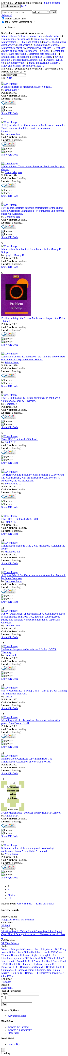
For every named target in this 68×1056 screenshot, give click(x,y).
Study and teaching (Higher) (43, 62)
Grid (10, 77)
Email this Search (45, 903)
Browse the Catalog (18, 1027)
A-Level (45, 50)
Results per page (9, 71)
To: (3, 997)
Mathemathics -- (9, 42)
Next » (11, 895)
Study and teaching (31, 42)
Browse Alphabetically (20, 1029)
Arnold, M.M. (11, 815)
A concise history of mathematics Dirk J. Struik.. (26, 86)
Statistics (60, 47)
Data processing (17, 53)
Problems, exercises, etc (29, 36)
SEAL (24, 5)
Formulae (37, 56)
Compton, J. (11, 403)
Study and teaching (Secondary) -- (21, 50)
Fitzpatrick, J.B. (13, 551)
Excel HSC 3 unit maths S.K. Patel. (19, 519)
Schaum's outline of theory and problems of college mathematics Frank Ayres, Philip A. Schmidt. (28, 849)
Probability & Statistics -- (40, 47)
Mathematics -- (9, 36)
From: (4, 993)
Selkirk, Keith (12, 362)
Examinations (40, 44)
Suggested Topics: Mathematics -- (18, 919)
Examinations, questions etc (15, 39)
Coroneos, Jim (12, 134)
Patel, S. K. (11, 442)
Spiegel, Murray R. (15, 255)
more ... (47, 42)
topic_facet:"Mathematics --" (20, 21)
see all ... (56, 934)
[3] (9, 898)
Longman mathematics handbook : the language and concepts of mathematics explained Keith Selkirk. (33, 358)
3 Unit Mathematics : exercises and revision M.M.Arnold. (31, 812)
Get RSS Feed (24, 903)
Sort (3, 74)
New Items (13, 1032)
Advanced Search (17, 1015)
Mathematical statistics (13, 47)
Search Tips (14, 1044)
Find (53, 12)
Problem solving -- (16, 62)
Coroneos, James (13, 581)
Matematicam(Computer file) (28, 59)
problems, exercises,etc (46, 39)
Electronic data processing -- (43, 53)
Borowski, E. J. (13, 483)
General (53, 44)
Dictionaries (23, 44)
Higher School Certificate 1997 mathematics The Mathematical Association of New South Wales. (26, 760)
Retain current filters (15, 18)
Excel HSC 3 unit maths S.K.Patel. (19, 439)
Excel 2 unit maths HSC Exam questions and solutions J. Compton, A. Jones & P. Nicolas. (30, 399)
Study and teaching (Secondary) (18, 65)
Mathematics (52, 36)
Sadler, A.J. (11, 655)
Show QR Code (9, 113)
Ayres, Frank (11, 854)
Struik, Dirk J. (12, 89)
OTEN (8, 696)
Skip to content (52, 2)
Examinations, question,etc (15, 56)
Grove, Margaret (13, 172)
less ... (40, 65)
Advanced (6, 15)
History (48, 56)
